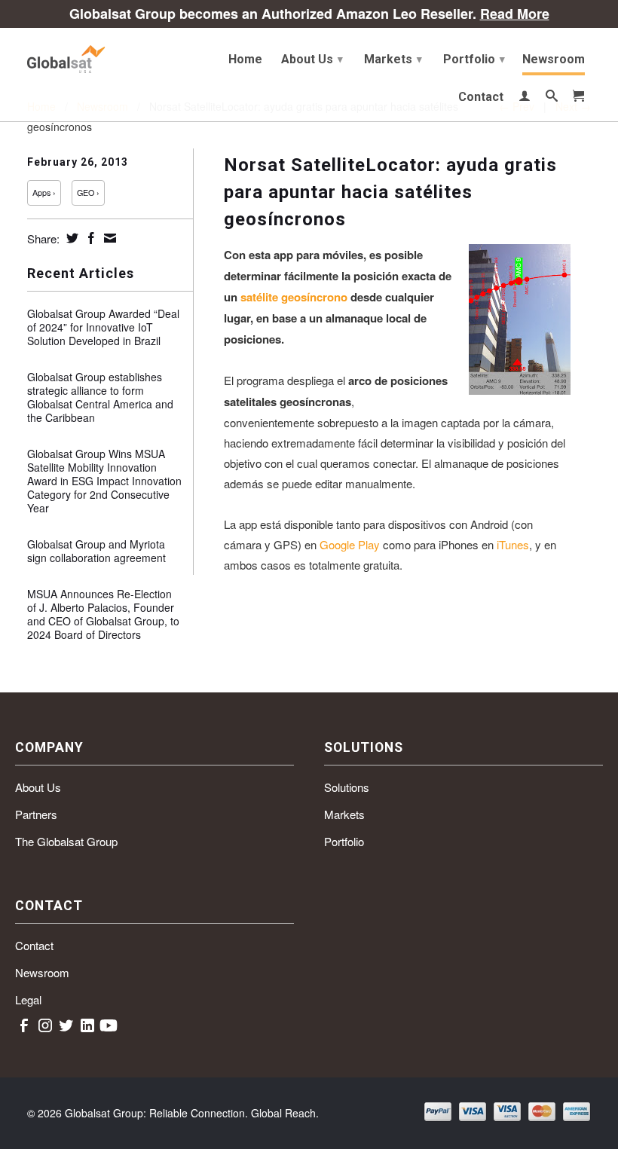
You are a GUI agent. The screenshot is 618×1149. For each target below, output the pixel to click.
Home (245, 59)
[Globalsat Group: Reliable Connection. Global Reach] (92, 56)
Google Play (350, 544)
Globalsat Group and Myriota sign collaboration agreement (96, 550)
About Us (312, 59)
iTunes (513, 544)
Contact (480, 97)
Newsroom (553, 59)
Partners (36, 814)
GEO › (88, 192)
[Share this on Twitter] (70, 238)
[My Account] (525, 99)
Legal (28, 999)
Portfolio (474, 59)
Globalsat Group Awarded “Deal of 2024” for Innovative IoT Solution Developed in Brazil (103, 327)
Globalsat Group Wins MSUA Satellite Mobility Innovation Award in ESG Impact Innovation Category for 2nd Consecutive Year (104, 481)
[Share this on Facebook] (89, 238)
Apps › (44, 192)
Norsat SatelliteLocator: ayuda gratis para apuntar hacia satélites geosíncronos (390, 192)
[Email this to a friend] (108, 238)
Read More (514, 13)
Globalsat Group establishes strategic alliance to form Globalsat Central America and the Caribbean (100, 397)
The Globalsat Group (66, 841)
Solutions (346, 787)
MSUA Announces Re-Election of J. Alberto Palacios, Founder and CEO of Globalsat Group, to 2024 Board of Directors (103, 614)
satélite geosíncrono (293, 297)
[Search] (552, 99)
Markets (393, 59)
